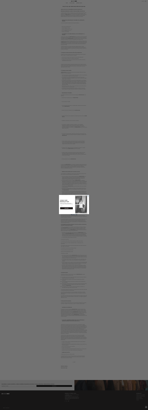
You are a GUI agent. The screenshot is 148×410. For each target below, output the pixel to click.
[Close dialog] (88, 196)
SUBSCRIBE (66, 208)
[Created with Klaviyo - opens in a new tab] (74, 214)
